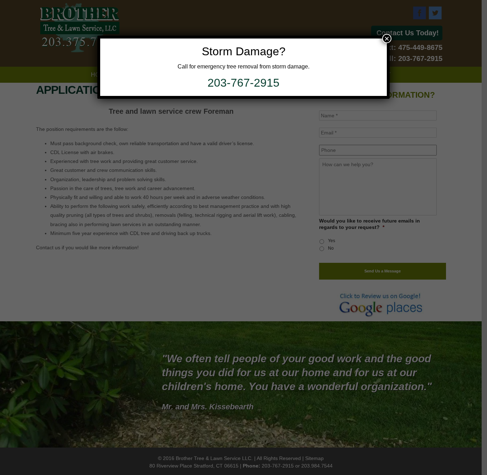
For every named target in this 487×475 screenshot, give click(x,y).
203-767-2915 (243, 82)
